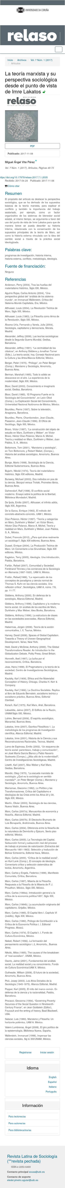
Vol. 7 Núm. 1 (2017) (41, 60)
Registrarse (25, 1052)
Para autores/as (16, 1123)
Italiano (52, 1086)
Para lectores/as (17, 1116)
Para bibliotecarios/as (19, 1130)
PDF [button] (32, 146)
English (52, 1077)
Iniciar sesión (47, 1052)
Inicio (10, 60)
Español (52, 1082)
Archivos (21, 60)
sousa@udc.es (37, 1171)
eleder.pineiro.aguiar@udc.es (22, 1180)
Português (51, 1091)
